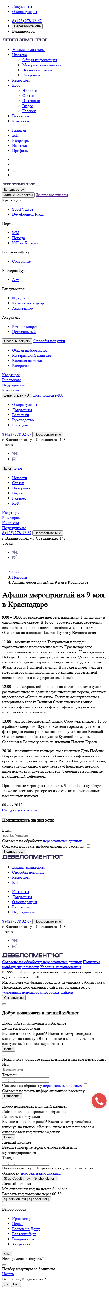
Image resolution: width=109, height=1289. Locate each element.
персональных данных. (41, 1173)
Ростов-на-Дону (26, 1228)
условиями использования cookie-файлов (37, 992)
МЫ (15, 232)
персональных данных (62, 840)
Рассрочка (31, 75)
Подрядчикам (14, 384)
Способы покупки (49, 340)
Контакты (20, 121)
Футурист (20, 298)
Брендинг (20, 425)
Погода (18, 237)
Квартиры (21, 80)
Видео (27, 105)
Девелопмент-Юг (48, 395)
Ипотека (19, 54)
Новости (29, 90)
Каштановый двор (28, 303)
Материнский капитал (41, 64)
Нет (16, 1284)
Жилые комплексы (28, 49)
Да (6, 1284)
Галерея (29, 110)
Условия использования (60, 966)
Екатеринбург (24, 1233)
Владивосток (14, 190)
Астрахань (21, 1244)
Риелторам (11, 379)
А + (15, 279)
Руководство (23, 419)
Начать (8, 1273)
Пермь (17, 1223)
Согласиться (14, 998)
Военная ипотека (37, 70)
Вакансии (20, 115)
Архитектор (22, 308)
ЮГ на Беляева (25, 242)
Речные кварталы (27, 326)
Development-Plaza (28, 214)
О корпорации (24, 11)
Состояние (21, 261)
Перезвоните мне (27, 26)
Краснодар (21, 1218)
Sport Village (22, 209)
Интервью (31, 100)
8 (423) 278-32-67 (27, 20)
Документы (22, 6)
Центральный (24, 331)
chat (7, 1253)
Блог (16, 85)
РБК (16, 503)
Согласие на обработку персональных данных (42, 961)
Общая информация (39, 59)
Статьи (28, 95)
